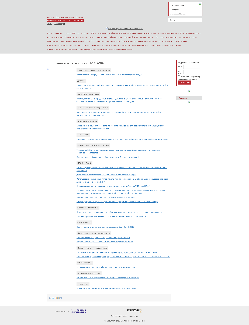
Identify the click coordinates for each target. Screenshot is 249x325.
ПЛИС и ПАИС (181, 41)
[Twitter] (53, 298)
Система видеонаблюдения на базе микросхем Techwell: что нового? (108, 157)
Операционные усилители (108, 41)
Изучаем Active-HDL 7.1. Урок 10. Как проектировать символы (105, 241)
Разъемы (85, 45)
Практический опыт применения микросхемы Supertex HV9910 (105, 227)
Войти (49, 24)
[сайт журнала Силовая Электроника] (78, 311)
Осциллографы (141, 41)
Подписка (176, 9)
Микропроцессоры (55, 41)
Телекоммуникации (87, 49)
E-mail (180, 72)
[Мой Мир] (58, 298)
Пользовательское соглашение (124, 316)
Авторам (50, 17)
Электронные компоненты (121, 49)
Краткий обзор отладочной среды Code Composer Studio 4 (103, 237)
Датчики (51, 37)
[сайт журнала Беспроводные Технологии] (134, 311)
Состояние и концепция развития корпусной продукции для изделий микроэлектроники (117, 252)
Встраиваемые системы (168, 33)
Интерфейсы (129, 37)
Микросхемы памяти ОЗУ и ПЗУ (80, 41)
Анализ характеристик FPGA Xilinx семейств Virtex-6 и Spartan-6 (105, 197)
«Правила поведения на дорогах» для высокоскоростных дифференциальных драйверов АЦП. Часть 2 (123, 139)
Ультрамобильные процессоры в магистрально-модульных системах (108, 277)
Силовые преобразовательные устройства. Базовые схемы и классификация (111, 216)
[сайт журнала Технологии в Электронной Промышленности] (95, 311)
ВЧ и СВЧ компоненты (190, 33)
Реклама (79, 17)
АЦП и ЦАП (126, 33)
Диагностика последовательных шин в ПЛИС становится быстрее (106, 174)
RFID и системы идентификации (105, 33)
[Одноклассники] (55, 298)
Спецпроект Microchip (56, 20)
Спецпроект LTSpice (75, 20)
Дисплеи (60, 37)
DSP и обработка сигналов (59, 33)
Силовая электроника (138, 45)
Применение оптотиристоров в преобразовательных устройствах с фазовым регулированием (119, 212)
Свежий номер (178, 5)
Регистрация (59, 24)
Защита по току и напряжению (79, 37)
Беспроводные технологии (144, 33)
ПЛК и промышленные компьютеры (63, 45)
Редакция (60, 17)
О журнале (69, 17)
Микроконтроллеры (188, 37)
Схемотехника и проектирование (62, 49)
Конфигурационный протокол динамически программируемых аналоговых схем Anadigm (117, 201)
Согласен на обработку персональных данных (189, 77)
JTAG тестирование (80, 33)
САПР (124, 45)
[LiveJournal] (61, 298)
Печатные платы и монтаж (161, 41)
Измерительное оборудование (108, 37)
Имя (180, 67)
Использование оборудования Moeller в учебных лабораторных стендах (109, 74)
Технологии (102, 49)
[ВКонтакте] (50, 298)
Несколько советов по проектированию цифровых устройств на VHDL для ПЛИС (113, 186)
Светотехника (127, 41)
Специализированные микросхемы (165, 45)
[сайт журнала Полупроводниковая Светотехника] (114, 311)
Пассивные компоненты (166, 37)
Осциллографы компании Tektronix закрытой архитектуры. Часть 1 (107, 267)
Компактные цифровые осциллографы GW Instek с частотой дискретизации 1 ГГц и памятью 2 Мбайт (123, 256)
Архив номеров (178, 14)
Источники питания (145, 37)
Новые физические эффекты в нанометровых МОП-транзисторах (106, 288)
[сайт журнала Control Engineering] (151, 311)
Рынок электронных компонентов (106, 45)
